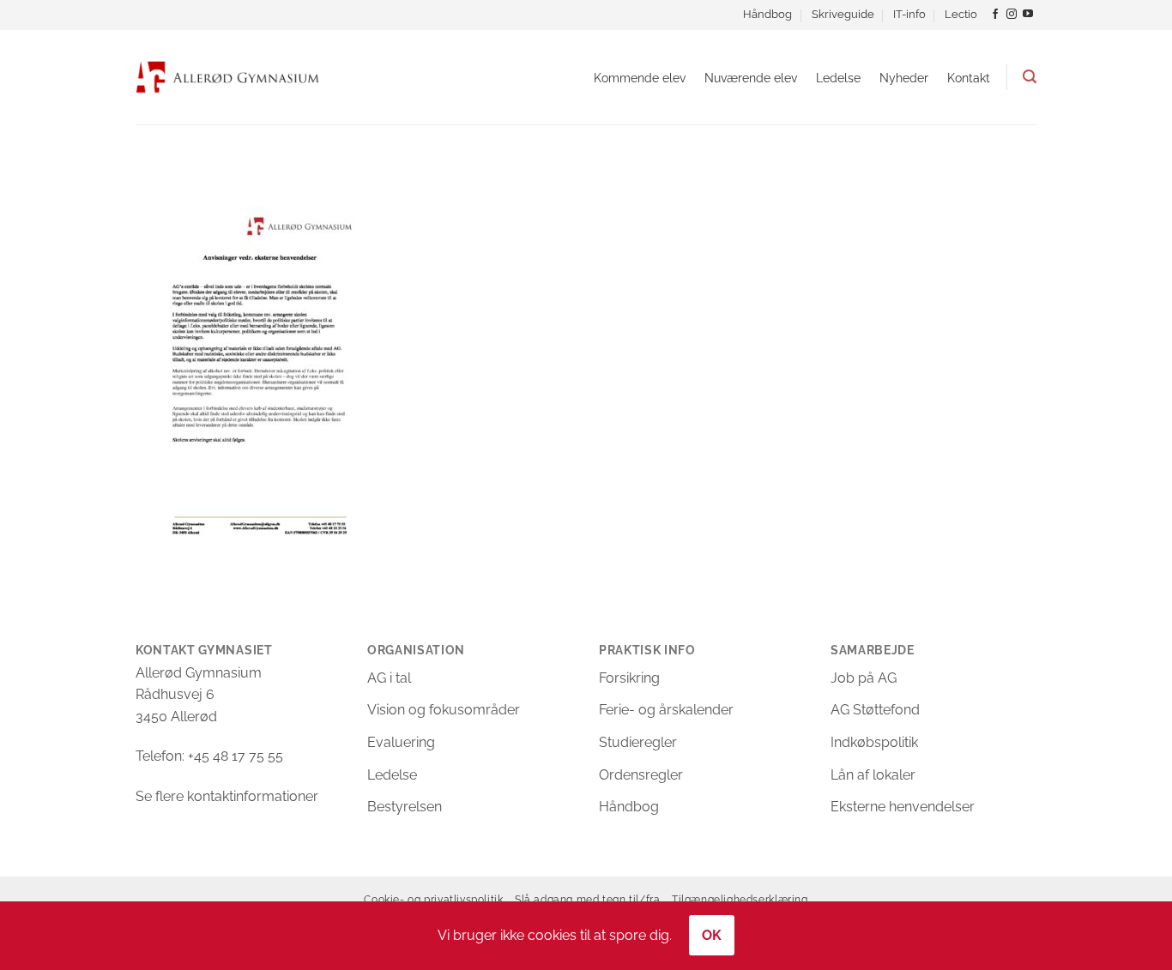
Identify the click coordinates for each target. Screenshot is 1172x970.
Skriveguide (843, 14)
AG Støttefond (875, 710)
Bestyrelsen (404, 806)
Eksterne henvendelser (903, 806)
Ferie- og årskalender (666, 710)
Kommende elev (640, 77)
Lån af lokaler (873, 775)
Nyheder (903, 77)
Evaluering (401, 742)
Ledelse (838, 77)
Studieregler (638, 742)
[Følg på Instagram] (1011, 15)
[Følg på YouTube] (1028, 15)
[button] (1029, 76)
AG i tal (389, 678)
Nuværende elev (750, 77)
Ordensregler (641, 775)
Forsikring (629, 678)
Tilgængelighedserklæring (740, 899)
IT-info (909, 14)
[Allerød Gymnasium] (228, 76)
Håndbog (767, 14)
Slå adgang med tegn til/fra (588, 899)
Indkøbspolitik (874, 742)
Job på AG (864, 678)
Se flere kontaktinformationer (227, 796)
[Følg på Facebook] (995, 15)
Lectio (961, 14)
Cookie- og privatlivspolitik (433, 899)
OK (712, 935)
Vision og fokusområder (443, 710)
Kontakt (968, 77)
